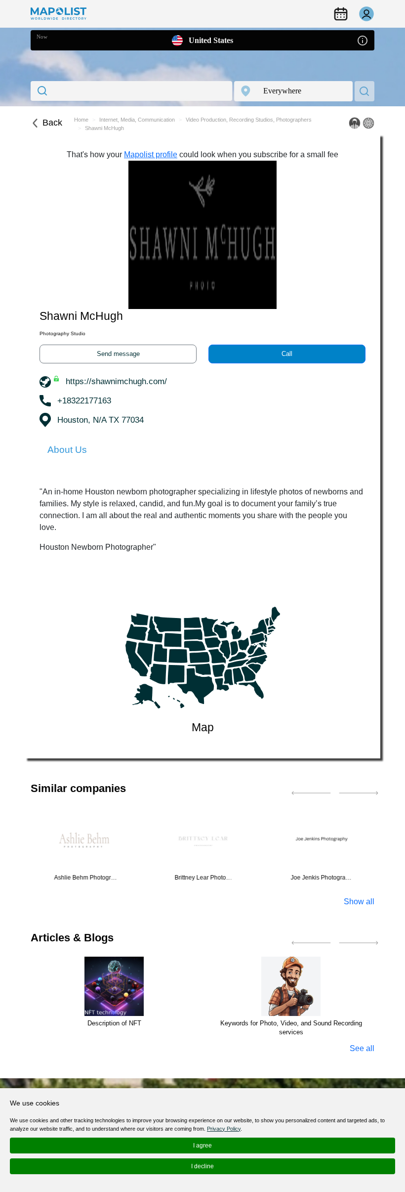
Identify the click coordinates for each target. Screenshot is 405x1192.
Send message (118, 353)
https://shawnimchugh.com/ (116, 381)
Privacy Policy (224, 1129)
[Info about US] (362, 40)
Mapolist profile (150, 154)
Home (81, 120)
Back (52, 123)
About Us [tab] (67, 449)
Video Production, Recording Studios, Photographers (249, 120)
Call (287, 353)
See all (362, 1048)
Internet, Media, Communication (137, 120)
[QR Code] (368, 123)
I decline (202, 1166)
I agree (202, 1145)
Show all (359, 901)
